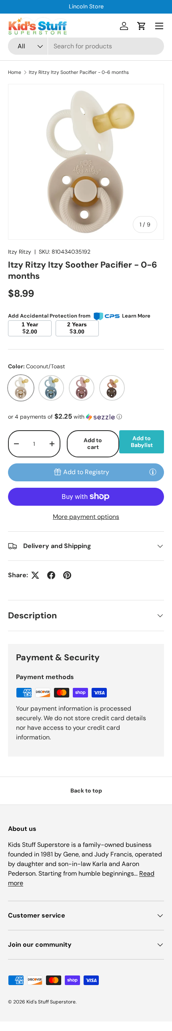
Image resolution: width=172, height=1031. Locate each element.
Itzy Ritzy (19, 251)
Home (14, 72)
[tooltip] (152, 471)
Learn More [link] (136, 315)
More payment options (86, 517)
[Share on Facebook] (51, 575)
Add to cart (93, 444)
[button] (141, 26)
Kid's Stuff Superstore (51, 1002)
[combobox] (86, 46)
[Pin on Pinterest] (67, 575)
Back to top (86, 790)
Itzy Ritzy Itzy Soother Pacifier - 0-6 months (79, 72)
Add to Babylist (142, 442)
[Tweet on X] (35, 575)
